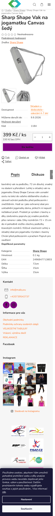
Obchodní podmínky (13, 319)
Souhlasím (26, 508)
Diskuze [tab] (38, 174)
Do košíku (27, 147)
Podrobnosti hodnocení (13, 38)
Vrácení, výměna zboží (14, 333)
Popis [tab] (15, 174)
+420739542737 (19, 296)
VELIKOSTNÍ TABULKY (15, 328)
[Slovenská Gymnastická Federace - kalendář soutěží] (18, 445)
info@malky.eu (18, 289)
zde (4, 492)
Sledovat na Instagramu (27, 411)
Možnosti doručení (11, 121)
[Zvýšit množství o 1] (50, 137)
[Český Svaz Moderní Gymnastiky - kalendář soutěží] (36, 431)
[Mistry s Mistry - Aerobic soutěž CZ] (18, 460)
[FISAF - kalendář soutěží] (36, 445)
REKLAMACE (10, 337)
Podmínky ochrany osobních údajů (20, 324)
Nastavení (26, 499)
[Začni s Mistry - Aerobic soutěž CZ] (36, 460)
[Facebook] (6, 305)
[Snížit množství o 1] (35, 137)
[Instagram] (13, 305)
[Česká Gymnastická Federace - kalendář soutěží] (18, 431)
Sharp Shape (16, 42)
